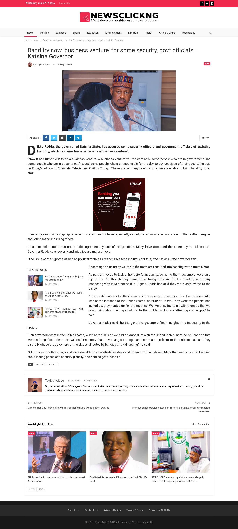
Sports (76, 32)
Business (61, 32)
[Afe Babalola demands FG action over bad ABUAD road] (35, 296)
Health (148, 32)
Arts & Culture (167, 32)
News (30, 32)
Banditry (39, 364)
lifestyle (133, 32)
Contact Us (64, 3)
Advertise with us (159, 510)
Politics (44, 32)
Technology (188, 32)
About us (73, 510)
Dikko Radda (52, 364)
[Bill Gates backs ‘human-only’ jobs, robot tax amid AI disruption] (35, 280)
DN (151, 522)
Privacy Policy (112, 510)
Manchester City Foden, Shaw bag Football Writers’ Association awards (68, 407)
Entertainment (113, 32)
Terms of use (134, 510)
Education (93, 32)
